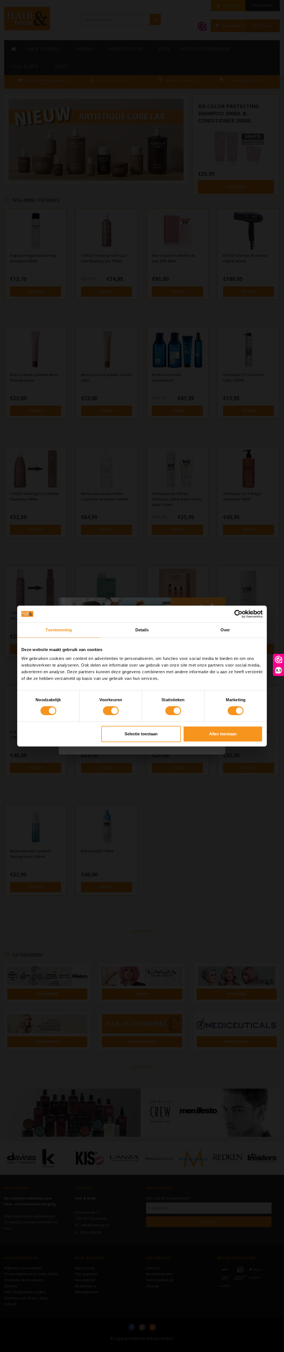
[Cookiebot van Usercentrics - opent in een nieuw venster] (238, 614)
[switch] (111, 710)
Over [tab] (225, 629)
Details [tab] (142, 629)
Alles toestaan (223, 733)
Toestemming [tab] (58, 629)
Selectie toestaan (141, 733)
